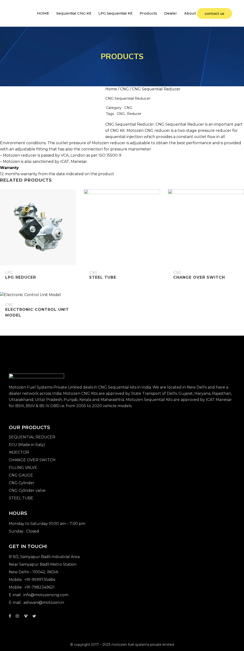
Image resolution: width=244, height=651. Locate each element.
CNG (124, 89)
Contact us (214, 13)
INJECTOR (19, 452)
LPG (9, 272)
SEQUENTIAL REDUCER (32, 437)
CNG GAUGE (21, 475)
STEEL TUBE (21, 498)
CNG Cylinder (22, 483)
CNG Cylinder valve (27, 490)
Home (111, 89)
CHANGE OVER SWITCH (32, 460)
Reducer (134, 114)
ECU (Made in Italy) (27, 444)
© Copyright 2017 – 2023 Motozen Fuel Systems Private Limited (122, 644)
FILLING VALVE (23, 467)
